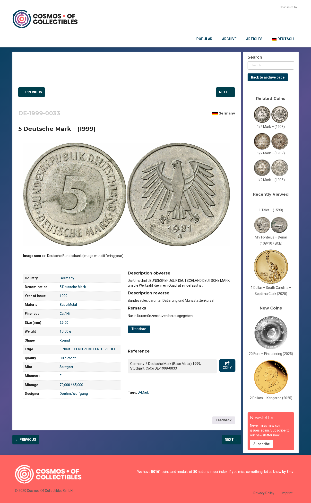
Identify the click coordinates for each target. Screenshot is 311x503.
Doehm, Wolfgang (74, 394)
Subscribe (261, 444)
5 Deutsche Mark (73, 287)
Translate (138, 329)
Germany (226, 113)
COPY (227, 368)
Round (65, 340)
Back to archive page (268, 77)
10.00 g (65, 331)
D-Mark (143, 392)
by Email (288, 472)
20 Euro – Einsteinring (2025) (271, 354)
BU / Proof (68, 358)
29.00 (64, 323)
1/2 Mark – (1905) (271, 180)
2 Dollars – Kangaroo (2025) (271, 398)
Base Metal (68, 305)
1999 (63, 296)
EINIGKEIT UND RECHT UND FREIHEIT (88, 349)
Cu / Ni (65, 314)
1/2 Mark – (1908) (271, 127)
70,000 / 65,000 (71, 385)
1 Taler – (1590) (271, 210)
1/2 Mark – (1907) (271, 153)
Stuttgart (66, 367)
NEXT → (225, 92)
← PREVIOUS (31, 92)
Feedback (224, 420)
